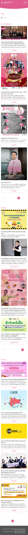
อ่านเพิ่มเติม (14, 50)
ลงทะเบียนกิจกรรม (14, 267)
